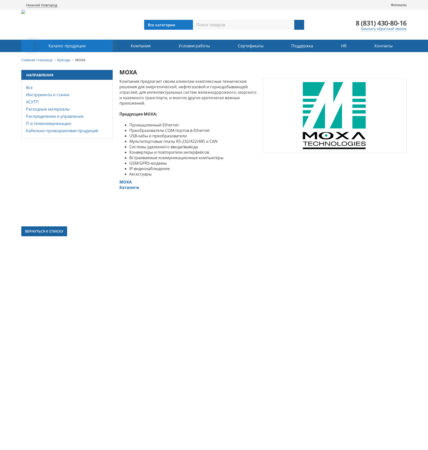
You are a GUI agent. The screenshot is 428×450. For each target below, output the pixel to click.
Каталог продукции (67, 46)
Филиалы (399, 4)
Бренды (64, 60)
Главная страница (37, 60)
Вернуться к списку (44, 231)
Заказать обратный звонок (384, 28)
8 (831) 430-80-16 (381, 23)
